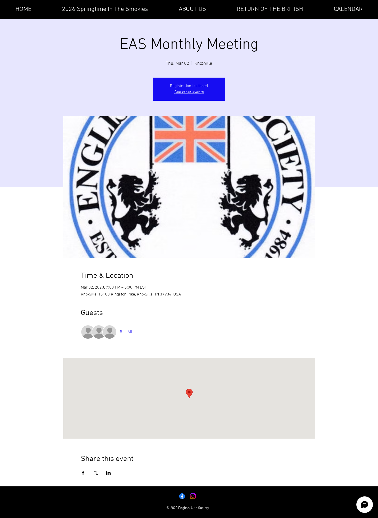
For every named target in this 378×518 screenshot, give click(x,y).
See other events (189, 92)
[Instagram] (193, 496)
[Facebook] (182, 496)
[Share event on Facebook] (83, 473)
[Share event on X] (95, 473)
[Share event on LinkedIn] (108, 473)
